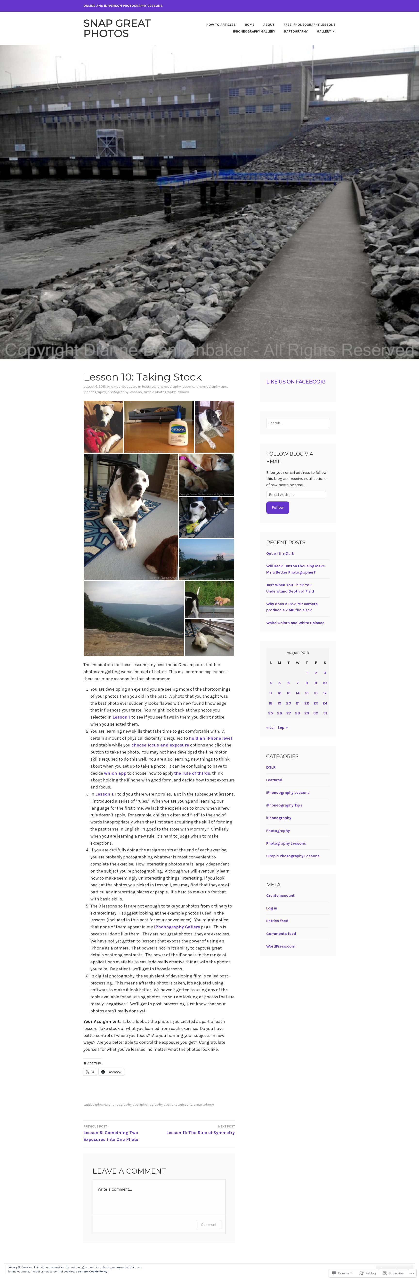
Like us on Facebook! (295, 382)
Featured (148, 386)
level (227, 738)
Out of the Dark (280, 553)
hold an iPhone (205, 738)
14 (297, 693)
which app (115, 773)
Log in (271, 908)
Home (249, 25)
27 (288, 713)
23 (316, 703)
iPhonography (94, 392)
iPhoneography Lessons (175, 386)
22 (306, 703)
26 (279, 713)
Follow (278, 507)
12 (279, 693)
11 (270, 693)
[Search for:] (298, 423)
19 (279, 703)
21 (297, 703)
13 (288, 693)
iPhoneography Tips (211, 386)
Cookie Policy (98, 1271)
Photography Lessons (124, 392)
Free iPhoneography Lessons (310, 25)
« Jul (270, 727)
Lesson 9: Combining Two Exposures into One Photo (110, 1133)
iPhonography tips (155, 1104)
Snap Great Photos (117, 28)
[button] (103, 427)
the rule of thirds (192, 773)
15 (307, 693)
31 (325, 713)
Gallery (324, 31)
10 (325, 682)
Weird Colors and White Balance (295, 622)
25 (270, 713)
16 (316, 693)
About (268, 25)
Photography (181, 1104)
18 (271, 703)
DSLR (271, 767)
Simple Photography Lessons (166, 392)
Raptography (296, 31)
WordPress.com (280, 946)
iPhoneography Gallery (254, 31)
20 (288, 703)
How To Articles (221, 25)
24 (324, 703)
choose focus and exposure (160, 745)
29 (306, 713)
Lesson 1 (121, 717)
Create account (280, 895)
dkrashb (118, 386)
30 (315, 713)
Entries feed (277, 920)
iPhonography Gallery (176, 927)
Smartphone (204, 1104)
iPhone (100, 1104)
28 (297, 713)
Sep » (282, 727)
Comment (208, 1224)
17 (325, 693)
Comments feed (281, 933)
